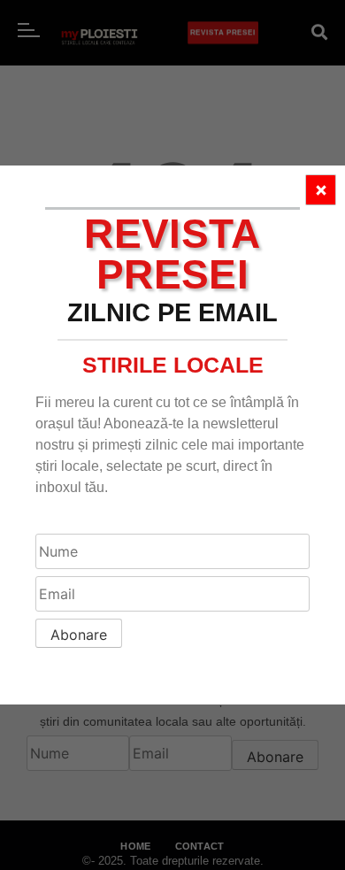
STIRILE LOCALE (173, 364)
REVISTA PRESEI (172, 254)
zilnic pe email (172, 312)
